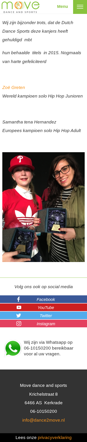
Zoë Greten (13, 87)
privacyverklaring (55, 437)
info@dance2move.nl (43, 420)
